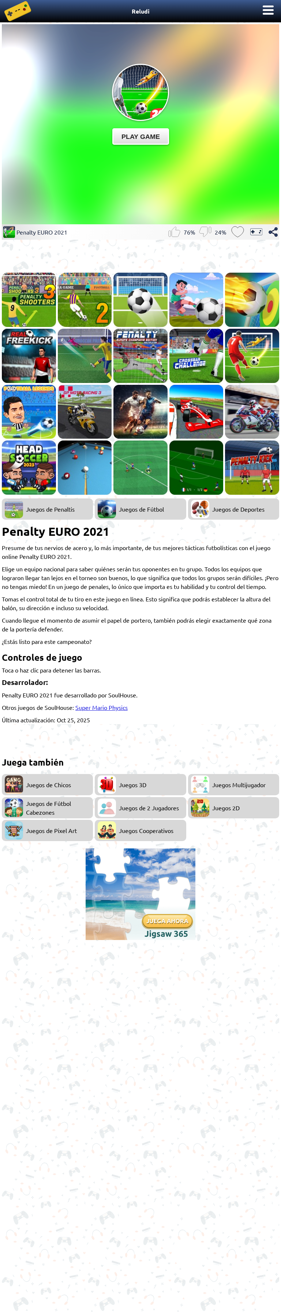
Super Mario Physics (101, 707)
